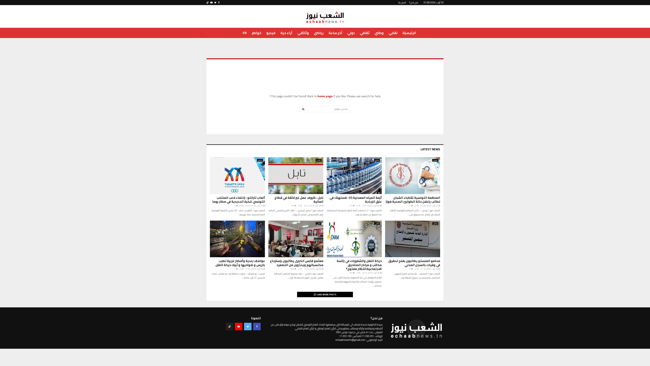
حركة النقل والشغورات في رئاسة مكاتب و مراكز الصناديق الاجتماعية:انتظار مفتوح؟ (359, 265)
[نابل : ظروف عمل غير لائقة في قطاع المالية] (295, 175)
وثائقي (303, 33)
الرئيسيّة (409, 33)
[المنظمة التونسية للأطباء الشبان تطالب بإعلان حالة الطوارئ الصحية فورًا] (412, 175)
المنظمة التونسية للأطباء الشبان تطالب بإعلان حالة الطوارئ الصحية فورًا (413, 199)
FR (245, 33)
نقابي (393, 33)
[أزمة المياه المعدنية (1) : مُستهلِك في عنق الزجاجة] (354, 175)
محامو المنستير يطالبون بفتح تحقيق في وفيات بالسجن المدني (414, 263)
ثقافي (365, 33)
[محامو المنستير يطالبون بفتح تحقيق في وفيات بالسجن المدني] (412, 239)
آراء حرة (286, 33)
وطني (379, 33)
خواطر (256, 33)
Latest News (430, 149)
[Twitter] (248, 326)
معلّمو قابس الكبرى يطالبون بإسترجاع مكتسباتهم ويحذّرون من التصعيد (296, 263)
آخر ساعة (335, 33)
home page (325, 96)
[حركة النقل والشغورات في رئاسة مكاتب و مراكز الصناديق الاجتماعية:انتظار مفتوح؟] (354, 239)
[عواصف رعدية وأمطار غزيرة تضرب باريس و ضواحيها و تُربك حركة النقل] (237, 239)
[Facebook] (257, 326)
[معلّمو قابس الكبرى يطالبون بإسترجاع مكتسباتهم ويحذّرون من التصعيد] (295, 239)
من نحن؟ (413, 2)
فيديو (270, 33)
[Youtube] (238, 326)
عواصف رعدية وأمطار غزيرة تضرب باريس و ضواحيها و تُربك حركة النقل (240, 263)
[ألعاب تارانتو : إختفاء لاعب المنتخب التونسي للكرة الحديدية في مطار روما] (237, 175)
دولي (351, 33)
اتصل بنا (402, 2)
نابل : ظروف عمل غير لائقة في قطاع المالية (299, 199)
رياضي (318, 33)
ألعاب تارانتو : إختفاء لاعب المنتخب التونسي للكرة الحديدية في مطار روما (238, 199)
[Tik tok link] (208, 2)
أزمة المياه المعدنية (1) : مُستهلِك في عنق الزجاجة (356, 199)
